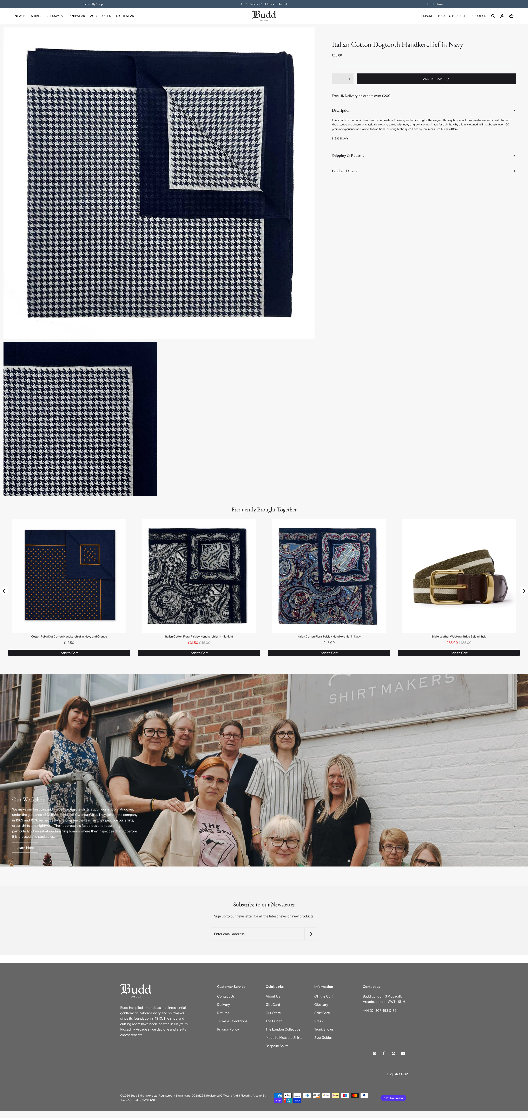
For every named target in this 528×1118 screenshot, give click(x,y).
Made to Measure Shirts (284, 1037)
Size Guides (323, 1037)
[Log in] (502, 16)
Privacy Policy (228, 1029)
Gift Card (273, 1004)
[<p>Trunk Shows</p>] (433, 4)
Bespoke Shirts (277, 1046)
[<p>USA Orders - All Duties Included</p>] (264, 4)
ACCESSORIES (100, 16)
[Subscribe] (310, 933)
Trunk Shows (324, 1029)
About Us (273, 996)
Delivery (223, 1004)
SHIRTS (36, 16)
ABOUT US (478, 16)
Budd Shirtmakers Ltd (144, 1095)
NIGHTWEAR (125, 16)
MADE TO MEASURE (452, 16)
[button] (493, 16)
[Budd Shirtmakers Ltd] (264, 16)
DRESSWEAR (55, 16)
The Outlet (274, 1021)
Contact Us (226, 996)
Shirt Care (322, 1013)
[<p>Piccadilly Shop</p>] (95, 4)
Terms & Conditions (232, 1021)
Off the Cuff (323, 996)
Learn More (25, 848)
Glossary (321, 1004)
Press (318, 1021)
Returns (223, 1013)
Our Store (273, 1013)
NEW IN (20, 16)
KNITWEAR (77, 16)
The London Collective (283, 1029)
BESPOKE (426, 16)
